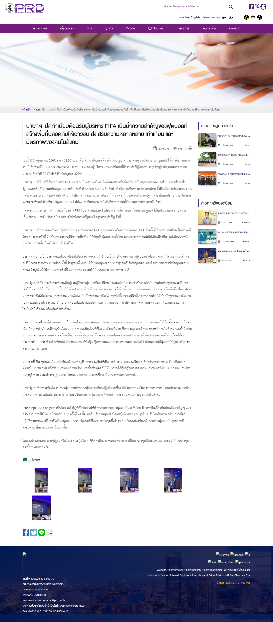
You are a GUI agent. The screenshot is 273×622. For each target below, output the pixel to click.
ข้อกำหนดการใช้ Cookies (237, 570)
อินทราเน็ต (209, 28)
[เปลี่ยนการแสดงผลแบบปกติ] (254, 17)
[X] (247, 554)
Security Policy (200, 570)
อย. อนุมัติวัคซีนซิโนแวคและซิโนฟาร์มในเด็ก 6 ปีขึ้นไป (242, 232)
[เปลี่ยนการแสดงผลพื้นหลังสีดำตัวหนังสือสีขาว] (260, 17)
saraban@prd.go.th (54, 600)
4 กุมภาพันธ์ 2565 (227, 241)
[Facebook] (251, 7)
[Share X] (33, 532)
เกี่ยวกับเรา (67, 28)
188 (248, 183)
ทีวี (111, 28)
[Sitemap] (222, 554)
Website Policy (165, 570)
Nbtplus (158, 28)
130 (248, 164)
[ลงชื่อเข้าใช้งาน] (263, 7)
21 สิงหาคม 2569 (226, 183)
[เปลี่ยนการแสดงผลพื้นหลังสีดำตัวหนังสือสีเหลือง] (247, 17)
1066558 (246, 222)
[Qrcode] (49, 532)
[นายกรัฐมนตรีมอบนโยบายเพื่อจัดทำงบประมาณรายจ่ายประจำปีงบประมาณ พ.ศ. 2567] (207, 255)
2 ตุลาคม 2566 (226, 260)
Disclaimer (216, 570)
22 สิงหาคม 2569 (226, 145)
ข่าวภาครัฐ (39, 109)
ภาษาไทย (184, 17)
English (195, 17)
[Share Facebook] (26, 532)
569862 (247, 241)
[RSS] (212, 562)
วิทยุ (132, 28)
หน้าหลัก (41, 28)
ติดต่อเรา (234, 28)
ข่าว (89, 28)
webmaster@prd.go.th (72, 605)
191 (248, 145)
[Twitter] (257, 7)
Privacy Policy (183, 570)
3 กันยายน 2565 (226, 222)
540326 (247, 260)
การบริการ (182, 28)
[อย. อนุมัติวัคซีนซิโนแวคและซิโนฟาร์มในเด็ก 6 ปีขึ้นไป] (207, 236)
